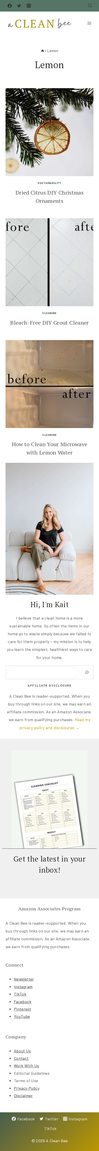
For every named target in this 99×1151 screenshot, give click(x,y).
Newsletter (24, 979)
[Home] (42, 51)
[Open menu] (89, 23)
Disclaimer (23, 1095)
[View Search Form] (90, 5)
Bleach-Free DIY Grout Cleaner (49, 322)
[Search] (86, 672)
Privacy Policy (26, 1088)
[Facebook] (10, 6)
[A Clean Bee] (42, 23)
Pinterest (22, 1008)
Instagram (23, 986)
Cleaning (49, 313)
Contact (21, 1058)
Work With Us (26, 1065)
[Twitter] (19, 6)
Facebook (22, 1001)
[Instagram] (29, 6)
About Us (22, 1050)
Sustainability (49, 182)
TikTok (20, 994)
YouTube (22, 1016)
